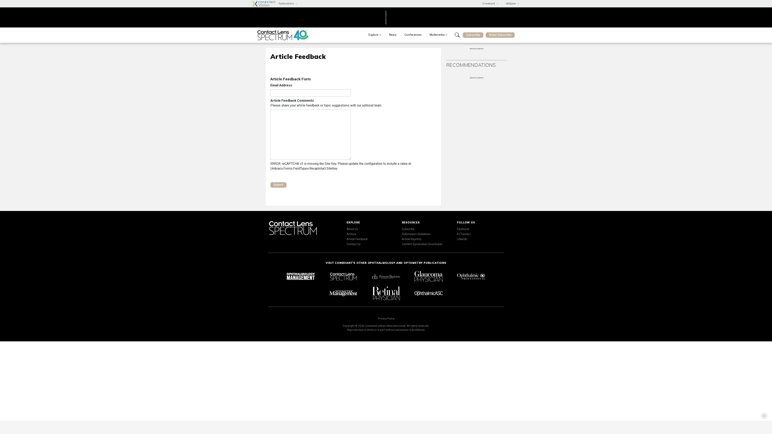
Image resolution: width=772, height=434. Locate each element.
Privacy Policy (386, 318)
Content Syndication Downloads (422, 244)
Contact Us (353, 244)
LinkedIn (462, 239)
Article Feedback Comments (292, 100)
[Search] (457, 35)
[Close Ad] (764, 416)
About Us (352, 229)
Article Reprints (411, 239)
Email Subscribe (500, 35)
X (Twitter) (464, 234)
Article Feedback (357, 239)
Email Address (281, 85)
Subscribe (473, 35)
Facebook (463, 229)
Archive (351, 234)
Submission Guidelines (416, 234)
